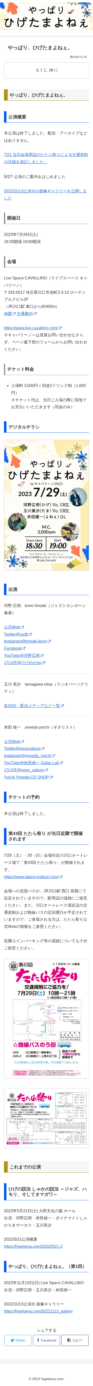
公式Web (12, 627)
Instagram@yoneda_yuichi (27, 756)
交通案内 (25, 314)
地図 (8, 314)
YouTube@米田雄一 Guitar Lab (31, 763)
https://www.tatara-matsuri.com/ (31, 877)
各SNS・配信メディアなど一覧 (32, 706)
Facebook (13, 648)
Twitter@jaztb (16, 634)
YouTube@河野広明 (22, 655)
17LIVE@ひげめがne (22, 663)
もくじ (41, 70)
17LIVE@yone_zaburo (24, 770)
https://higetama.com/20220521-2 (33, 1246)
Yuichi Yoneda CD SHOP (26, 777)
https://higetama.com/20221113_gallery (38, 1311)
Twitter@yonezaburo (22, 748)
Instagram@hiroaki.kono (25, 641)
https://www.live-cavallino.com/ (31, 328)
